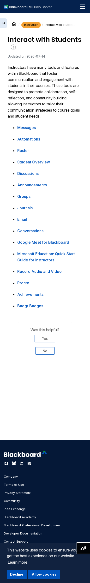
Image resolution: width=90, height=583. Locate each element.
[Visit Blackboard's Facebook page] (7, 463)
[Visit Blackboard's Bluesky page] (14, 463)
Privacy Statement (17, 493)
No (45, 351)
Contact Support (16, 541)
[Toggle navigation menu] (82, 6)
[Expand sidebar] (3, 23)
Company (11, 476)
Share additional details (45, 380)
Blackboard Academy (20, 517)
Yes (45, 338)
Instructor (31, 25)
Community (12, 501)
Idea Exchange (15, 509)
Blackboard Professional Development (32, 525)
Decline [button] (16, 574)
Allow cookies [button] (44, 574)
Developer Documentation (23, 533)
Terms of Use (14, 484)
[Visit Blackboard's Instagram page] (29, 463)
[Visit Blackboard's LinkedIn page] (22, 463)
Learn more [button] (17, 562)
